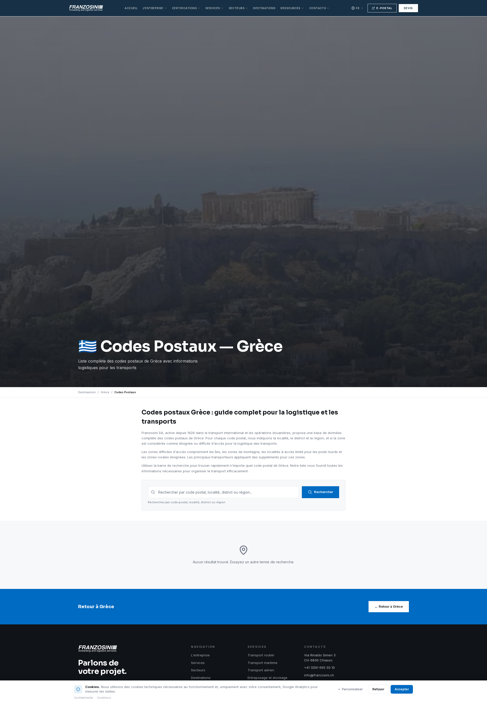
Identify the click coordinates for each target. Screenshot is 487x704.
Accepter (402, 689)
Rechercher (323, 492)
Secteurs (237, 8)
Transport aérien (261, 670)
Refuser (378, 689)
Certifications (184, 8)
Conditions (104, 697)
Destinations (264, 8)
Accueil (131, 8)
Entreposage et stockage (267, 678)
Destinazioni (87, 392)
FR (357, 8)
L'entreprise (153, 8)
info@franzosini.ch (319, 675)
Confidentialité (83, 697)
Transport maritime (262, 663)
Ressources (290, 8)
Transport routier (261, 655)
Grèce (105, 392)
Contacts (317, 8)
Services (212, 8)
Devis (408, 8)
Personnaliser (352, 689)
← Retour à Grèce (389, 606)
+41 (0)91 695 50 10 (319, 667)
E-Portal (384, 8)
